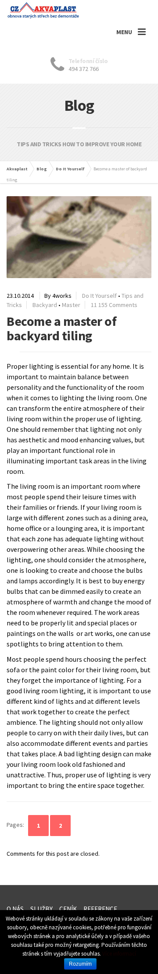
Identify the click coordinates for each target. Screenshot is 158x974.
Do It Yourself (70, 169)
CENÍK (68, 909)
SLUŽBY (41, 909)
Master (71, 305)
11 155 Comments (114, 305)
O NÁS (15, 909)
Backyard (44, 305)
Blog (41, 169)
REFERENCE (100, 909)
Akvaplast (17, 169)
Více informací (119, 953)
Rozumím (80, 964)
